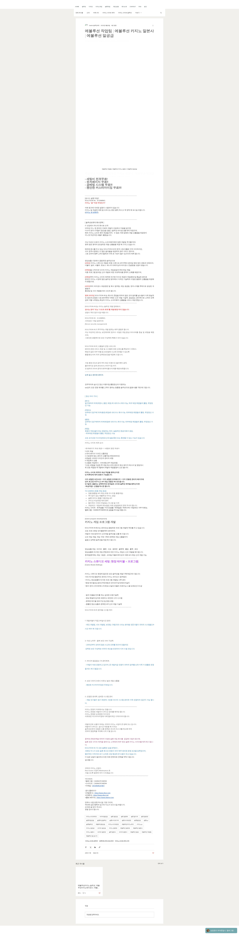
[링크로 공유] (99, 847)
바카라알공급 (104, 816)
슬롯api (146, 820)
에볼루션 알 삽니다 (91, 836)
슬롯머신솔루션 (101, 820)
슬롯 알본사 (112, 832)
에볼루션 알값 (134, 832)
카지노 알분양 (113, 828)
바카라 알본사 (123, 832)
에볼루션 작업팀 (146, 832)
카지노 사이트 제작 (109, 12)
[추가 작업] (153, 25)
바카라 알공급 (102, 828)
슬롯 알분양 (144, 816)
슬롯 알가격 (134, 816)
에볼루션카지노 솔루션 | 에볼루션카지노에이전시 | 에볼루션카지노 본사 (89, 886)
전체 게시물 (79, 12)
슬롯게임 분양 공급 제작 (106, 841)
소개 (88, 12)
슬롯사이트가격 (114, 820)
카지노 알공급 (90, 828)
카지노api (139, 824)
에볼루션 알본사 (138, 828)
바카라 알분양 (102, 832)
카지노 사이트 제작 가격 (122, 841)
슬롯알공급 (137, 820)
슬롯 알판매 (124, 816)
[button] (116, 6)
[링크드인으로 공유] (95, 847)
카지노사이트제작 (91, 816)
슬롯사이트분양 (126, 820)
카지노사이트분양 (113, 824)
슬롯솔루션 (89, 824)
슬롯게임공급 (90, 820)
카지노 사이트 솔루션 (125, 12)
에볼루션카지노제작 (128, 824)
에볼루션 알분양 (125, 828)
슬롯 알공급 (114, 816)
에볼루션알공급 (100, 824)
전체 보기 (160, 863)
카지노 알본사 (90, 832)
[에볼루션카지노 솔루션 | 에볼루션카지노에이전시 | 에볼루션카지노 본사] (89, 874)
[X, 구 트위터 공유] (90, 847)
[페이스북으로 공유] (86, 847)
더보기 (137, 12)
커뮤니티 (96, 12)
